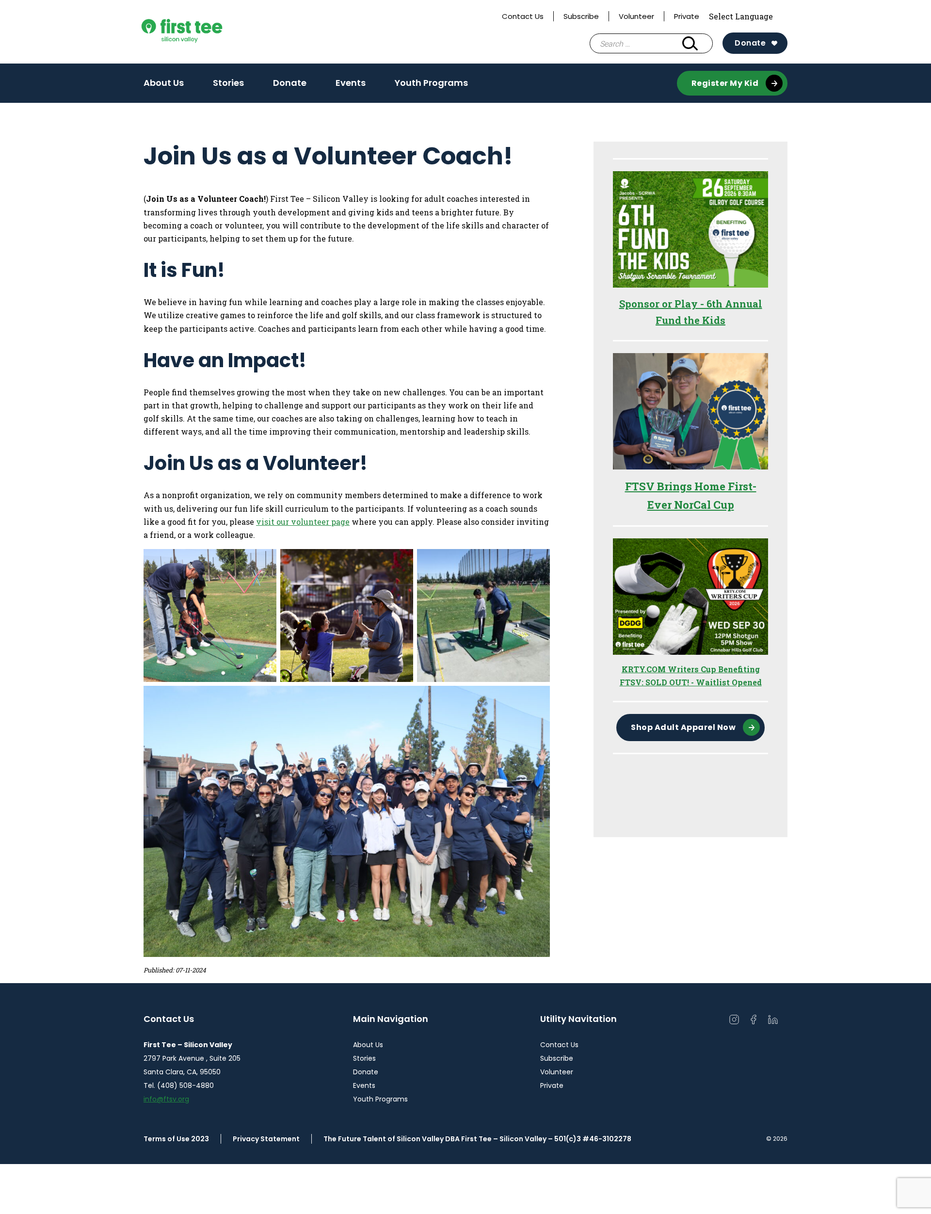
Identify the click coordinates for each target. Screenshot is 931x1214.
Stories (228, 83)
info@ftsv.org (166, 1099)
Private (686, 16)
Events (351, 83)
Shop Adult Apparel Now (683, 727)
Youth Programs (431, 83)
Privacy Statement (266, 1139)
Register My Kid (725, 83)
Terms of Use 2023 (176, 1139)
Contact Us (523, 16)
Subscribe (581, 16)
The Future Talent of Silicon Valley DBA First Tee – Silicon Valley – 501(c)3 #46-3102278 (477, 1139)
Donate (750, 43)
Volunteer (636, 16)
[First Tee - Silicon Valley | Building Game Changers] (201, 32)
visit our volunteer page (303, 522)
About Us (164, 83)
